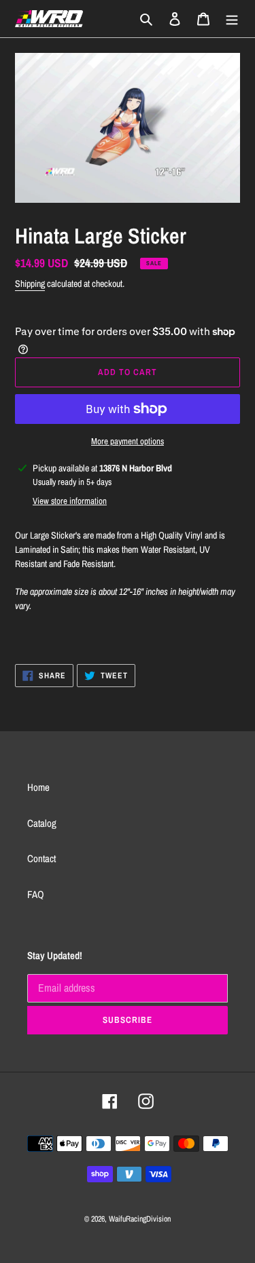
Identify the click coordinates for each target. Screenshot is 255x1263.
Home (38, 787)
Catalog (41, 823)
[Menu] (232, 18)
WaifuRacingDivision (140, 1218)
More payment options (127, 441)
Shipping (30, 283)
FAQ (35, 894)
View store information (70, 501)
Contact (41, 858)
